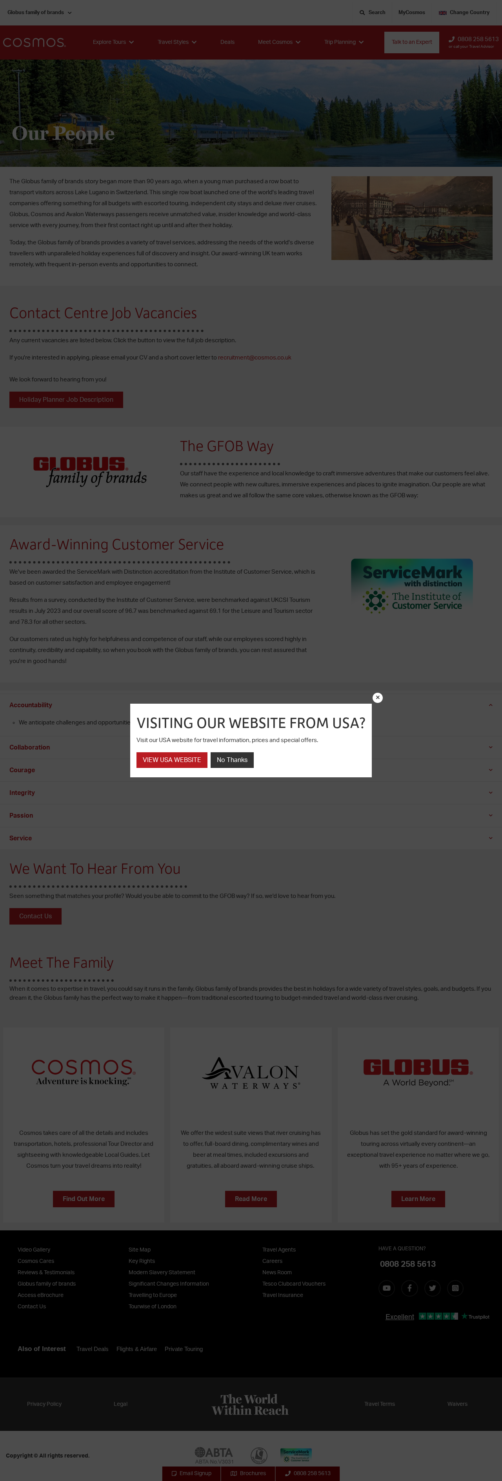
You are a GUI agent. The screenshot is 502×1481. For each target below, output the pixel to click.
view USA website (172, 760)
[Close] (378, 698)
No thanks (232, 760)
